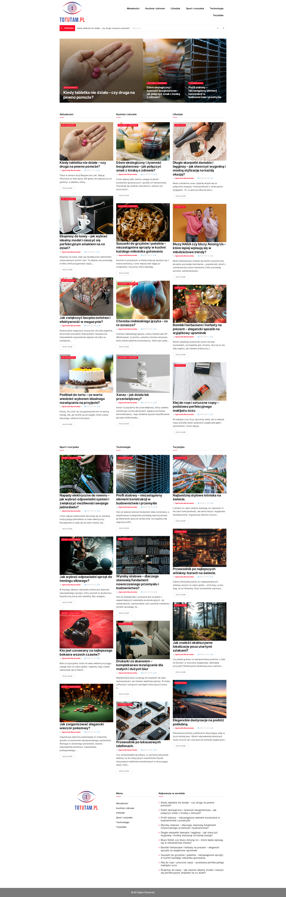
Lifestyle (175, 8)
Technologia (216, 8)
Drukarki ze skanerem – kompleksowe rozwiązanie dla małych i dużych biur (139, 665)
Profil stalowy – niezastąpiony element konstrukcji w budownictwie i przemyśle (204, 92)
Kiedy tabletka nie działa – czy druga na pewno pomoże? (103, 28)
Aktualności (133, 8)
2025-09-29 (153, 102)
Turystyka (218, 15)
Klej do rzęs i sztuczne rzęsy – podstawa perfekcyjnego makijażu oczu (196, 406)
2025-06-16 (147, 673)
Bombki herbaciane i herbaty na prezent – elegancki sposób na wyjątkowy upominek (197, 329)
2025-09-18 (204, 178)
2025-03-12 (147, 329)
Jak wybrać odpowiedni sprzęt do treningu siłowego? (86, 579)
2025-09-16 (204, 256)
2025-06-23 (91, 511)
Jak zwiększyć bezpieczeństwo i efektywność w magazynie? (85, 319)
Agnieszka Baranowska (75, 102)
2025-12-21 (94, 102)
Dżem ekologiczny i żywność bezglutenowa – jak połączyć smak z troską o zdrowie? (163, 92)
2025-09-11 (147, 255)
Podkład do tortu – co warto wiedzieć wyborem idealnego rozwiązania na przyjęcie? (82, 399)
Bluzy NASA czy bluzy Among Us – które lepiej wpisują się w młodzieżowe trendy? (199, 248)
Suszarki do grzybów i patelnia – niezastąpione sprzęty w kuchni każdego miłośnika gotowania (141, 247)
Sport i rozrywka (195, 8)
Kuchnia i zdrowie (155, 8)
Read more (67, 188)
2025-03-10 (91, 585)
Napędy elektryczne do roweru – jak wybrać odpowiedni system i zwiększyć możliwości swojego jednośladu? (84, 501)
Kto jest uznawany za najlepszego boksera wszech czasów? (86, 652)
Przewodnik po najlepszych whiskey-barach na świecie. (194, 571)
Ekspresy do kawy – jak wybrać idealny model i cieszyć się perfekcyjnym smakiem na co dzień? (83, 242)
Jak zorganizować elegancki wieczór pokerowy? (82, 726)
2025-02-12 (91, 658)
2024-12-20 (91, 732)
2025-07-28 (91, 326)
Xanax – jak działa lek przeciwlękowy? (132, 397)
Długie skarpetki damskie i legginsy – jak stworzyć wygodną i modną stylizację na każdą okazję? (199, 168)
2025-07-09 (91, 406)
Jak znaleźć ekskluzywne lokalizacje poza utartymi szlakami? (193, 646)
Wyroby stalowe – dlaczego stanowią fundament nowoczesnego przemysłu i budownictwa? (137, 582)
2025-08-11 (90, 252)
